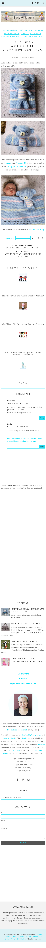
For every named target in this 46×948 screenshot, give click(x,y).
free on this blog (36, 230)
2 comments (8, 238)
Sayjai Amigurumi (34, 37)
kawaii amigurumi (12, 37)
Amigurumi (9, 30)
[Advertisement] (23, 521)
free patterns (12, 730)
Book (29, 30)
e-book (25, 33)
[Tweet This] (33, 238)
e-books (24, 735)
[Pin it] (42, 238)
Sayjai (9, 424)
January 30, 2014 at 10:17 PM (17, 403)
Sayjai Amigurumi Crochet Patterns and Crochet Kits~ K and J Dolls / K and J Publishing (23, 936)
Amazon (8, 163)
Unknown (11, 401)
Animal (20, 30)
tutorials (24, 730)
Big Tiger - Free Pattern (24, 641)
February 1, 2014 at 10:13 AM (17, 427)
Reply (42, 418)
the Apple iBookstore (16, 166)
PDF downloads (34, 735)
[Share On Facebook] (35, 238)
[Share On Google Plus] (39, 238)
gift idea (35, 33)
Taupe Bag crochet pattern (26, 624)
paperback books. (9, 738)
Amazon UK (21, 163)
